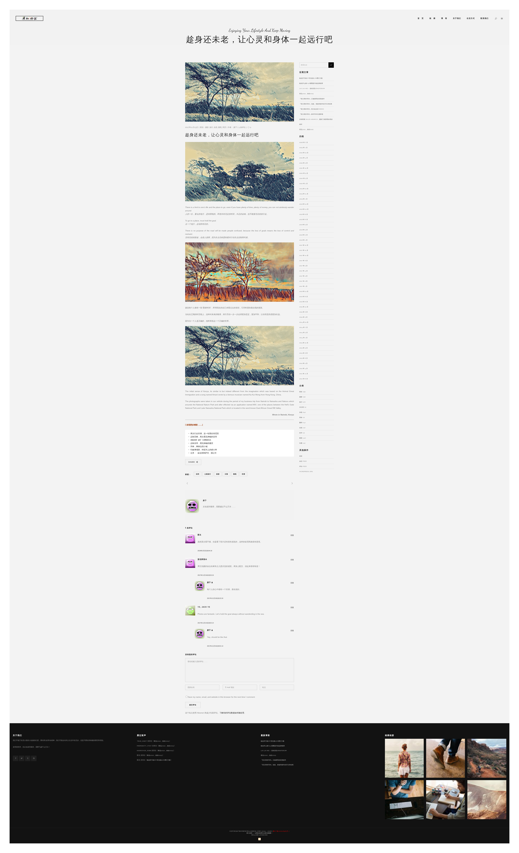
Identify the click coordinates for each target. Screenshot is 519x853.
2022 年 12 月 (303, 152)
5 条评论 (242, 127)
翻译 (300, 422)
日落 (226, 474)
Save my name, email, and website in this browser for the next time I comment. (221, 697)
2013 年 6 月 (303, 358)
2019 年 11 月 (303, 194)
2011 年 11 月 (303, 373)
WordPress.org (306, 471)
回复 (292, 535)
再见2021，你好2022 (306, 129)
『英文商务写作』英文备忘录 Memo (311, 109)
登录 (300, 456)
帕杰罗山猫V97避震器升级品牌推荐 (311, 83)
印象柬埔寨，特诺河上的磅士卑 (203, 450)
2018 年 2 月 (303, 235)
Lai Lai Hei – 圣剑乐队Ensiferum (312, 88)
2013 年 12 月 (303, 343)
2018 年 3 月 (303, 230)
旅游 (217, 474)
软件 (300, 433)
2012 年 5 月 (303, 363)
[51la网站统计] (259, 840)
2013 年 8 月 (303, 353)
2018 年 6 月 (303, 219)
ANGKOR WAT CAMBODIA (200, 440)
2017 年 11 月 (303, 250)
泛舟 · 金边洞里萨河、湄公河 (203, 453)
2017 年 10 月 (303, 255)
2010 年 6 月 (303, 379)
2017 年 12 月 (303, 245)
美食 (300, 417)
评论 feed (303, 466)
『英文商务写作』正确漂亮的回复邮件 (312, 99)
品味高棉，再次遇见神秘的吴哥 (203, 437)
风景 (224, 127)
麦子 (235, 127)
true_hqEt (142, 741)
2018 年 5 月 (303, 224)
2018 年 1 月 (303, 240)
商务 (300, 391)
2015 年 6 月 (303, 312)
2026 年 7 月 (303, 142)
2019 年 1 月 (303, 199)
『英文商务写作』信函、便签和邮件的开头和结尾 (315, 104)
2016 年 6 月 (303, 301)
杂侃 (300, 412)
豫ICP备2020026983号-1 (281, 831)
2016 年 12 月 (303, 291)
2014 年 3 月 (303, 332)
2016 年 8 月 (303, 296)
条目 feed (303, 461)
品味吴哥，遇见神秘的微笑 (201, 443)
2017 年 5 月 (303, 265)
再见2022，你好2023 (306, 93)
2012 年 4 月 (303, 368)
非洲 (243, 474)
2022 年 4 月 (303, 158)
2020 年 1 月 (303, 183)
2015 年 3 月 (303, 317)
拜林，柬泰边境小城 (198, 446)
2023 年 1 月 (303, 147)
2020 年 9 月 (303, 173)
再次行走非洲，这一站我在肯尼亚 (204, 433)
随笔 (220, 127)
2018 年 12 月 (303, 204)
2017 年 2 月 (303, 281)
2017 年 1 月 (303, 286)
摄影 (207, 127)
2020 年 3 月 (303, 178)
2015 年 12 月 (303, 307)
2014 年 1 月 (303, 337)
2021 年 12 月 (303, 168)
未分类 (301, 407)
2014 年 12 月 (303, 322)
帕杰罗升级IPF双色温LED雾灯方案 (311, 78)
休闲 (197, 474)
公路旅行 (207, 474)
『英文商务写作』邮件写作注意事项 (311, 114)
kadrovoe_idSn (144, 750)
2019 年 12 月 (303, 188)
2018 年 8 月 (303, 214)
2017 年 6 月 (303, 260)
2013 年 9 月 (303, 348)
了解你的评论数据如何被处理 (231, 713)
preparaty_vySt (144, 746)
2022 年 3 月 (303, 163)
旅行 (211, 127)
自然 (215, 127)
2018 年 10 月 (304, 209)
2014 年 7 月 (303, 327)
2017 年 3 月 (303, 276)
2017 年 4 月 (303, 271)
